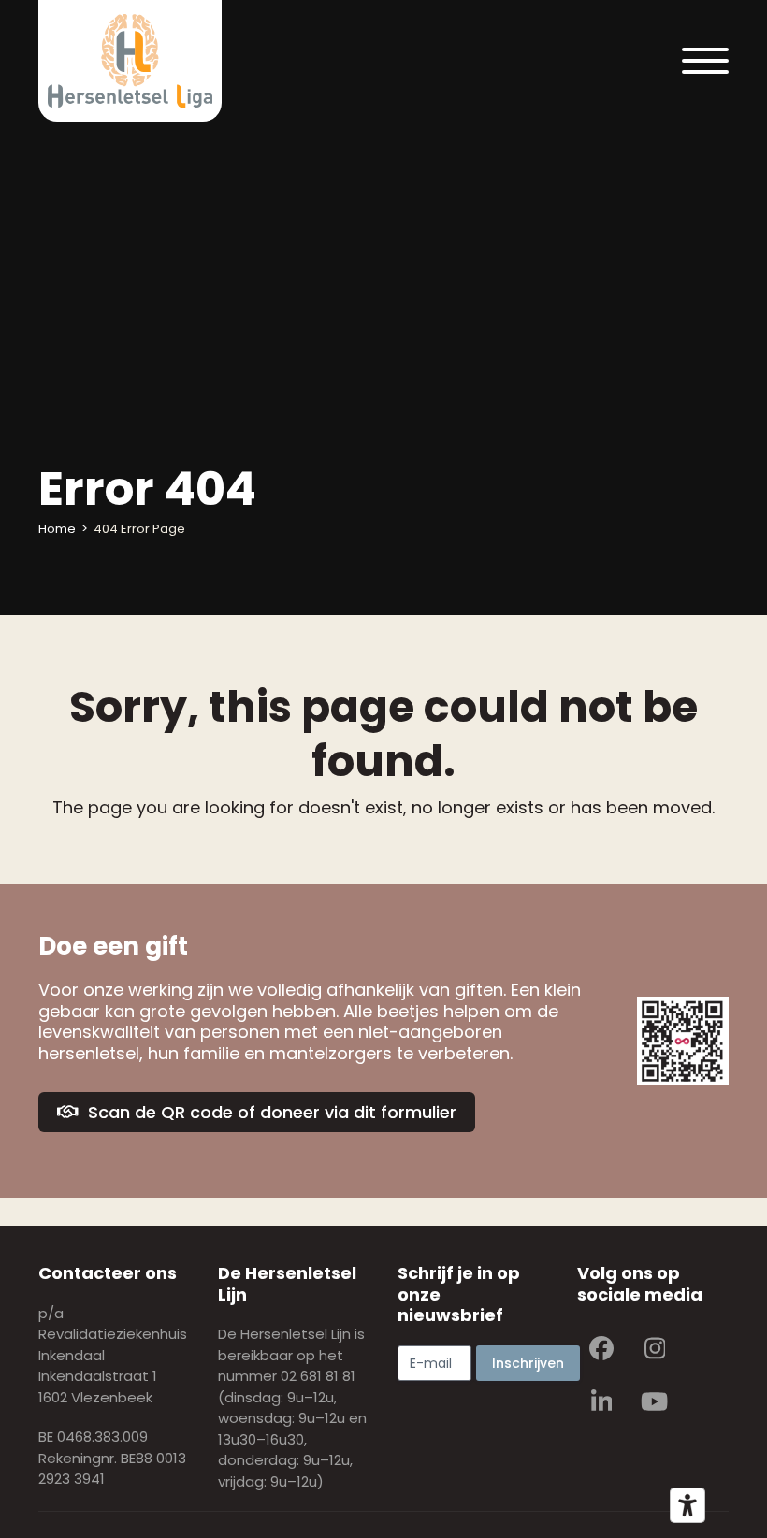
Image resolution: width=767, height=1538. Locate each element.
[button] (705, 61)
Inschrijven (528, 1363)
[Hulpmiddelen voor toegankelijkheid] (687, 1505)
